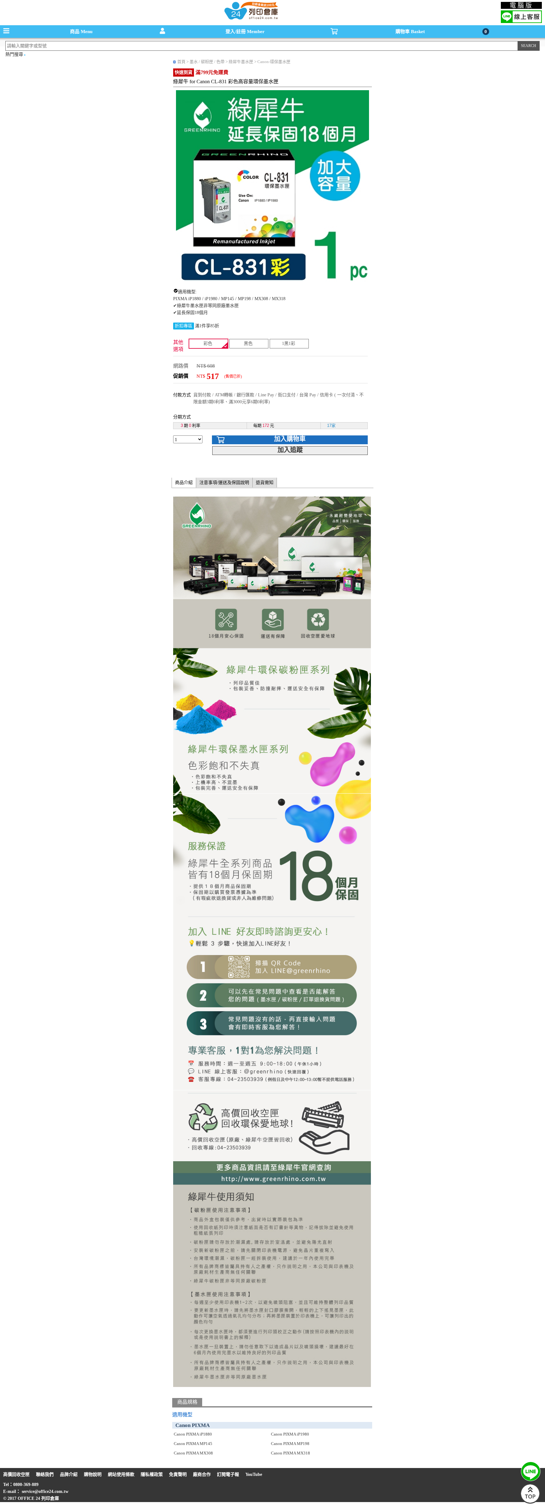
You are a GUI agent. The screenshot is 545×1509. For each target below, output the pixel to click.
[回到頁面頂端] (530, 1502)
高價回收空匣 (16, 1474)
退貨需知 (264, 482)
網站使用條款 (121, 1474)
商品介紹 (184, 482)
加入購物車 (290, 438)
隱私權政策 (152, 1474)
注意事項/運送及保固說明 (224, 482)
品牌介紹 (69, 1474)
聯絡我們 (45, 1474)
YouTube (253, 1474)
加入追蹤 (290, 449)
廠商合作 (202, 1474)
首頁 (181, 61)
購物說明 (93, 1474)
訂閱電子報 (228, 1474)
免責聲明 (178, 1474)
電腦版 (521, 5)
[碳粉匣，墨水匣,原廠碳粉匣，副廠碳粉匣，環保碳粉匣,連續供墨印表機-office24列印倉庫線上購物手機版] (250, 19)
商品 (81, 31)
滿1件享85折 (207, 325)
